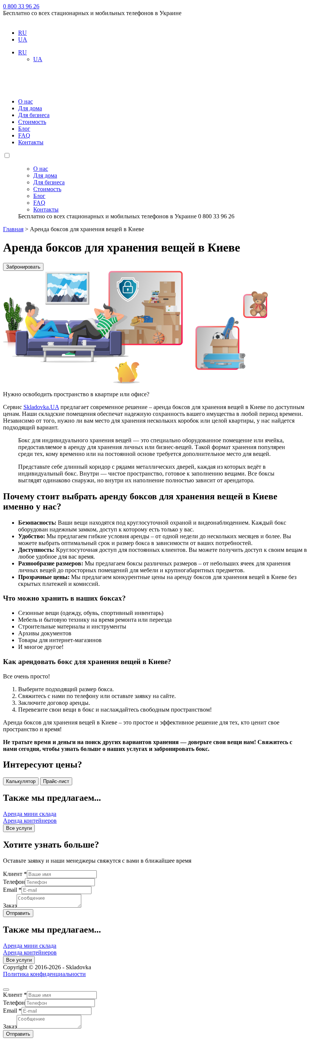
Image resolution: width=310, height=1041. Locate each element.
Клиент (15, 874)
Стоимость (32, 122)
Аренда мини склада (29, 814)
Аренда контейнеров (30, 820)
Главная (13, 229)
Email (12, 890)
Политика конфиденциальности (44, 974)
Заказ (10, 905)
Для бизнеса (34, 115)
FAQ (24, 135)
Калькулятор (21, 781)
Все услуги (19, 828)
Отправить (18, 913)
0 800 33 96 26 (21, 6)
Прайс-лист (56, 781)
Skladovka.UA (41, 407)
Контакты (30, 142)
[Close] (6, 989)
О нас (25, 101)
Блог (24, 128)
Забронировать (23, 267)
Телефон (14, 882)
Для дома (30, 108)
